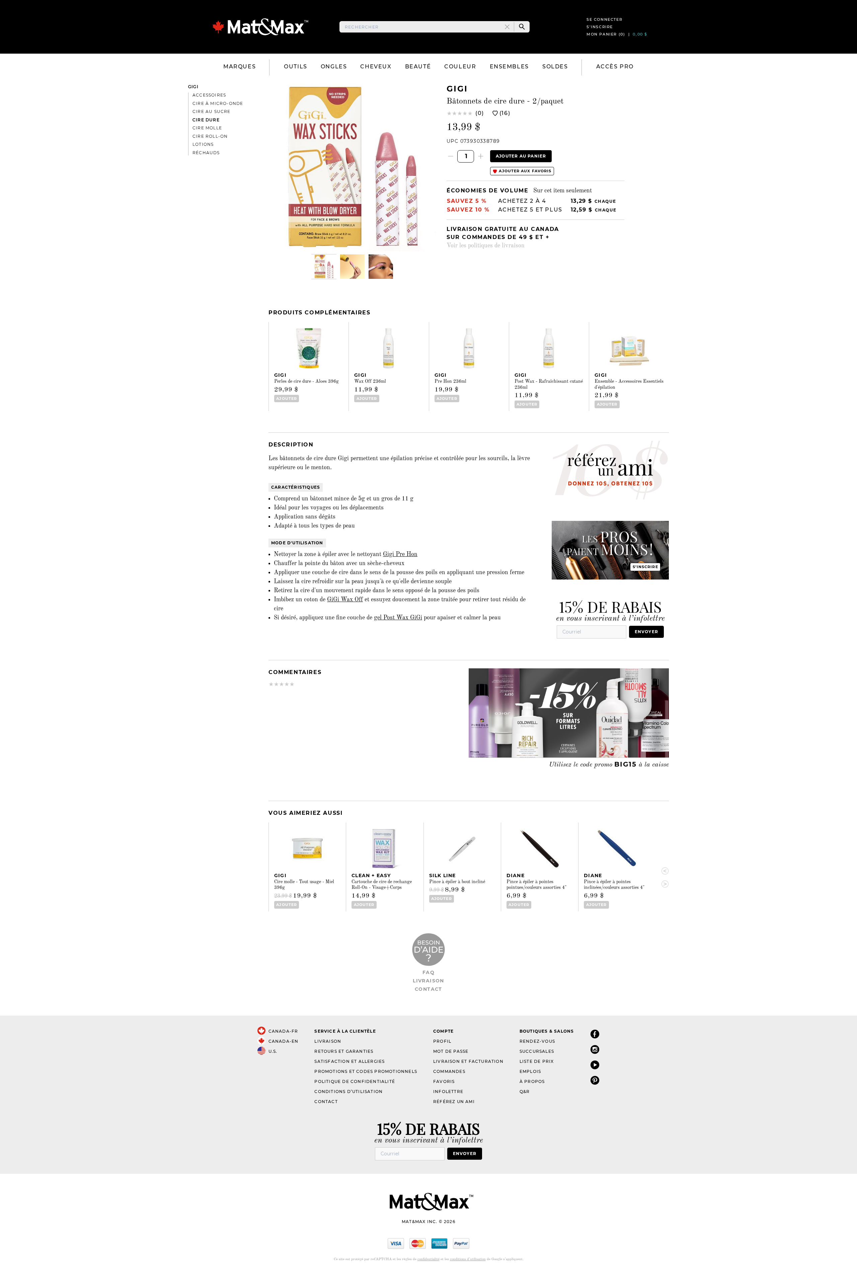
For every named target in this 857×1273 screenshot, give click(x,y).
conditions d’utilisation (468, 1259)
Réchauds (206, 152)
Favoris (444, 1081)
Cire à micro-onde (217, 103)
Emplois (530, 1071)
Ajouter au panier (521, 156)
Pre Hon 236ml (450, 381)
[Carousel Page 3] (380, 266)
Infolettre (448, 1091)
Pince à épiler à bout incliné (457, 882)
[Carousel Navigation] (662, 878)
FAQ (428, 972)
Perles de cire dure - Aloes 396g (306, 381)
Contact (428, 989)
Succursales (537, 1051)
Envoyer (646, 631)
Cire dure (206, 119)
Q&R (525, 1091)
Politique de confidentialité (354, 1081)
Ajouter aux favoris (524, 171)
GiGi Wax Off (345, 600)
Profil (442, 1041)
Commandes (449, 1071)
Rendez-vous (537, 1041)
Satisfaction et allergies (349, 1061)
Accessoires (209, 95)
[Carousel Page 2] (352, 266)
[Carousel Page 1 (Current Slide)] (323, 266)
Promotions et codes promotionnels (365, 1071)
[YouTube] (595, 1064)
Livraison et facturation (468, 1061)
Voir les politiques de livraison (486, 246)
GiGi (193, 86)
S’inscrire (600, 26)
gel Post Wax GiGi (398, 618)
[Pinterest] (595, 1080)
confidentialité (428, 1259)
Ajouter (286, 398)
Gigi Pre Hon (400, 554)
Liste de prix (537, 1061)
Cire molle (207, 127)
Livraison (428, 981)
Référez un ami (454, 1101)
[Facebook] (595, 1033)
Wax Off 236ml (370, 381)
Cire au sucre (211, 111)
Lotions (203, 144)
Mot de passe (450, 1051)
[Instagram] (595, 1049)
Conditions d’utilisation (348, 1091)
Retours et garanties (343, 1051)
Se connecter (604, 19)
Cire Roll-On (210, 136)
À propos (532, 1081)
